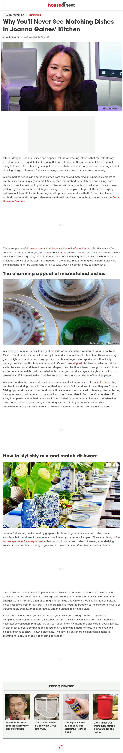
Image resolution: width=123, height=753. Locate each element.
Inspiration (35, 15)
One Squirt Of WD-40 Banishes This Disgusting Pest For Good (75, 727)
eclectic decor (102, 382)
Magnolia (77, 363)
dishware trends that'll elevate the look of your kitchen (58, 248)
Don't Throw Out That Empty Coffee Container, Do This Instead (104, 728)
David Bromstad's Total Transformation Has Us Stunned (17, 726)
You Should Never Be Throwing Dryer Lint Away (45, 726)
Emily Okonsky (13, 37)
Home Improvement (14, 15)
